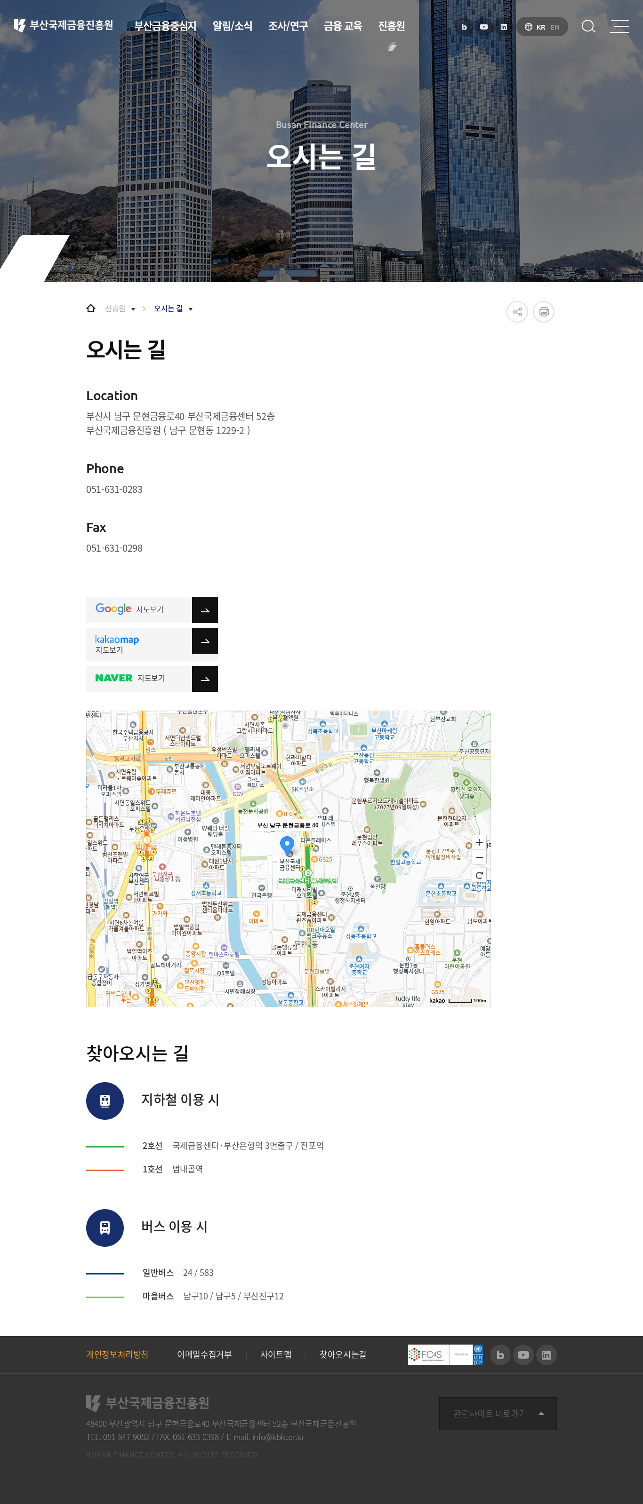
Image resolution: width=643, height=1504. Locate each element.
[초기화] (479, 875)
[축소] (479, 857)
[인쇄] (544, 312)
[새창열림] (464, 26)
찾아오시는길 (343, 1354)
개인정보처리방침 (117, 1354)
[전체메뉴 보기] (619, 26)
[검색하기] (588, 26)
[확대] (479, 841)
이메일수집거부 (204, 1354)
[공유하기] (517, 312)
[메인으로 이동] (91, 308)
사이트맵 (276, 1354)
